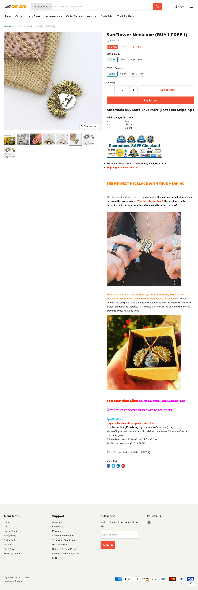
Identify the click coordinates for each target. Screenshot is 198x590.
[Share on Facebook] (108, 466)
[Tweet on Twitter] (113, 466)
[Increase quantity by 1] (134, 90)
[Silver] (123, 63)
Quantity (111, 82)
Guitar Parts (73, 16)
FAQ (54, 558)
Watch (90, 16)
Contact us (57, 526)
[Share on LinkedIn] (118, 466)
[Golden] (112, 63)
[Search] (157, 6)
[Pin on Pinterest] (123, 466)
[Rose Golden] (137, 63)
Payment (57, 531)
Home (7, 16)
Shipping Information (63, 535)
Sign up (108, 545)
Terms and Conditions (63, 540)
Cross (18, 16)
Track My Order (126, 16)
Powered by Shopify (13, 581)
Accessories (53, 16)
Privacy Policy (59, 544)
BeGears (115, 40)
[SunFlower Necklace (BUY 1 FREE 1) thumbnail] (10, 139)
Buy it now (150, 100)
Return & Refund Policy (64, 549)
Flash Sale (106, 16)
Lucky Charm (33, 16)
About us (57, 522)
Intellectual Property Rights (66, 553)
